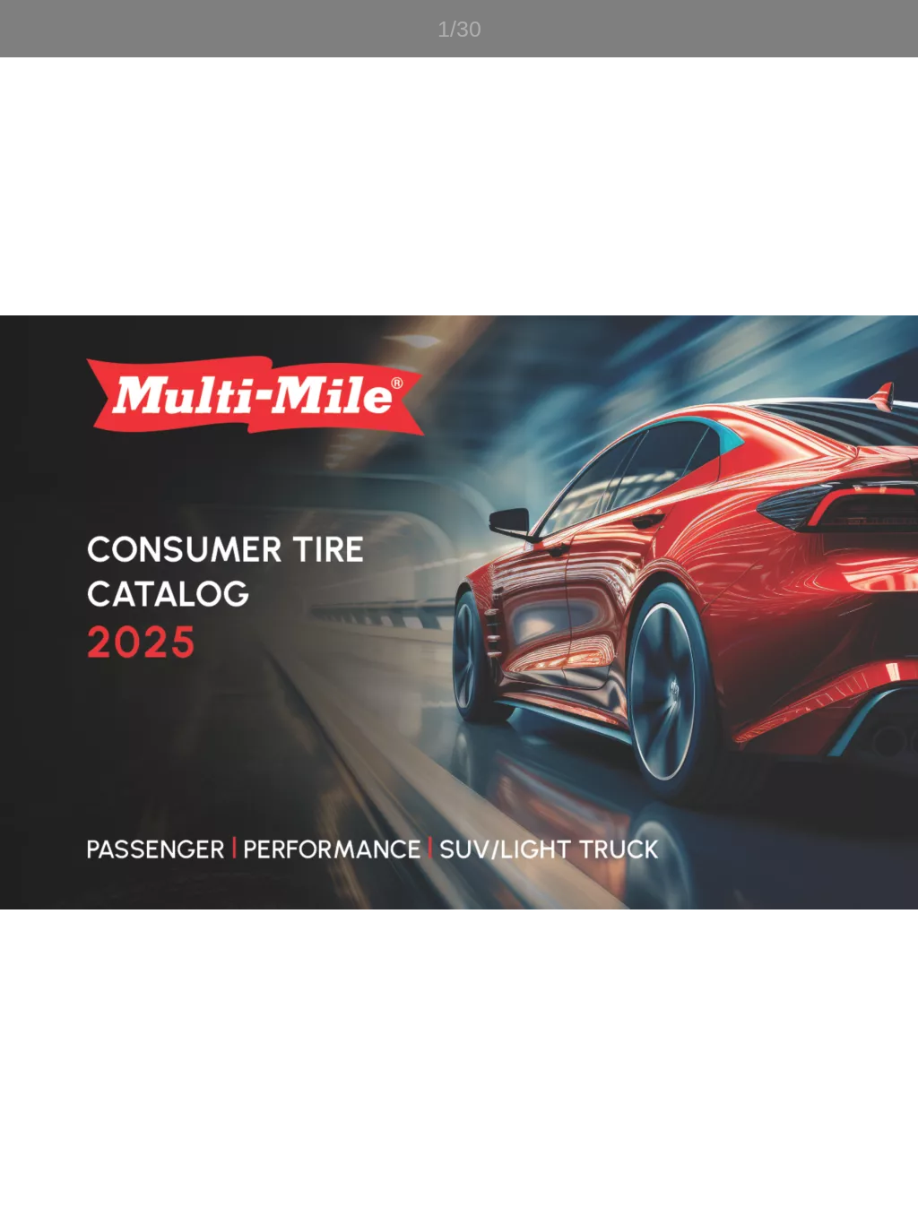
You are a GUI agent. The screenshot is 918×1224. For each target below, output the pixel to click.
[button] (25, 29)
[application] (459, 612)
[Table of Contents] (75, 29)
